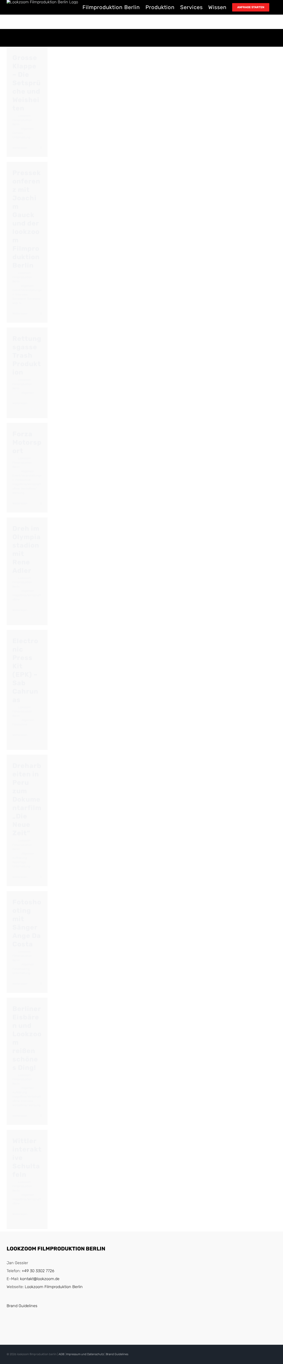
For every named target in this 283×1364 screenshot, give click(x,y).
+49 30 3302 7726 (38, 1270)
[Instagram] (17, 1324)
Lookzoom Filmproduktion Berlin (22, 120)
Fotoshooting (21, 968)
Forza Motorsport (27, 442)
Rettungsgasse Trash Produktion (26, 355)
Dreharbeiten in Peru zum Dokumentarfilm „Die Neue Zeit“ (26, 799)
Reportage (19, 862)
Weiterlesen (19, 147)
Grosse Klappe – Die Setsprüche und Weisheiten (26, 83)
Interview (21, 294)
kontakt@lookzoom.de (39, 1278)
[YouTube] (9, 1324)
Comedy (17, 133)
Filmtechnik (23, 480)
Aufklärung (19, 857)
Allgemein (27, 128)
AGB (61, 1354)
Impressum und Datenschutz (85, 1354)
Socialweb (33, 298)
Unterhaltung (21, 137)
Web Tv (16, 303)
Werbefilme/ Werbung (26, 1105)
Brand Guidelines (22, 1305)
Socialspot (19, 298)
